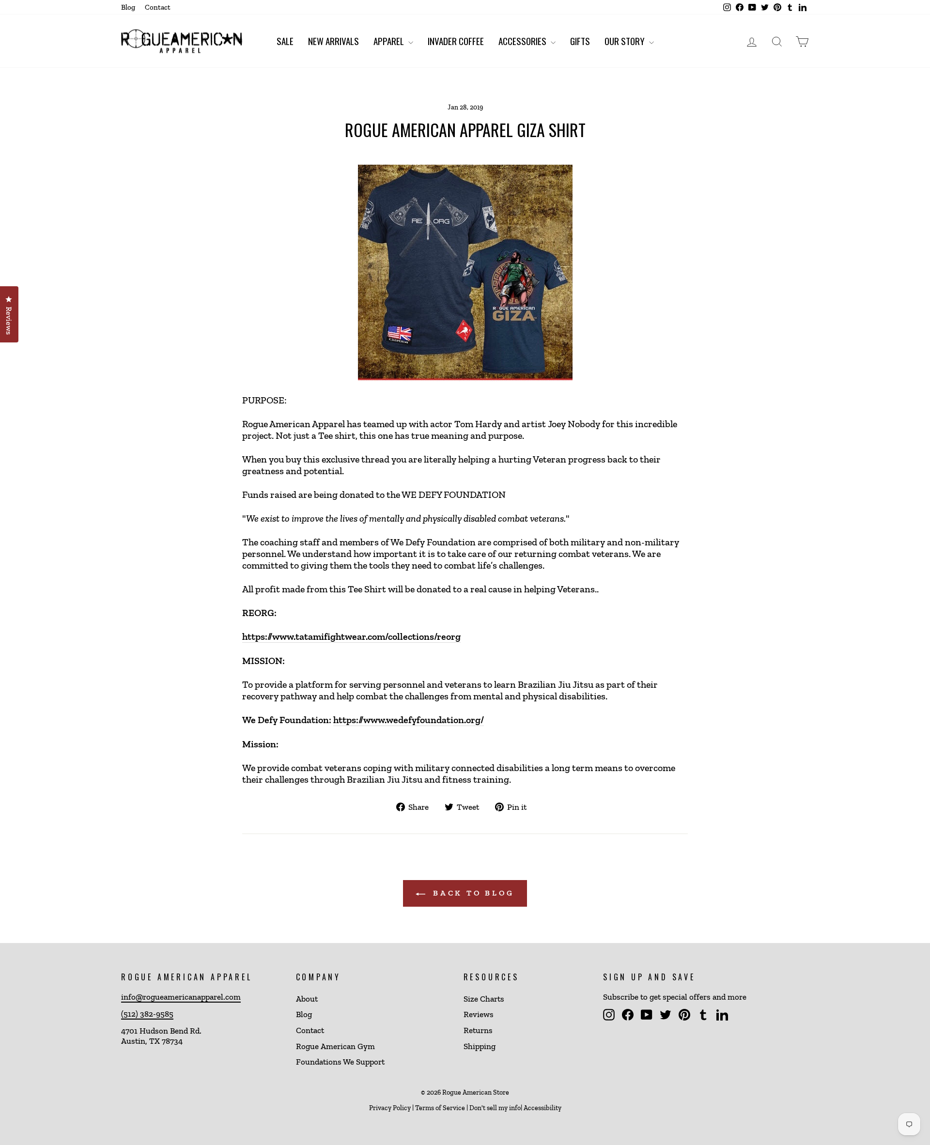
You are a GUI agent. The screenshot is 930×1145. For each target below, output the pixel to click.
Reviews (479, 1014)
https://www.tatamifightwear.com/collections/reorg (351, 636)
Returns (478, 1030)
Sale (285, 40)
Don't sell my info (495, 1108)
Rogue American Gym (335, 1046)
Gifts (580, 40)
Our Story (625, 40)
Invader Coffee (456, 40)
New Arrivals (333, 40)
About (307, 999)
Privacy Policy (390, 1108)
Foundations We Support (340, 1062)
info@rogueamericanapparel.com (181, 997)
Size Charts (484, 999)
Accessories (523, 40)
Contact (157, 7)
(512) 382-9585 (147, 1014)
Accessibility (542, 1108)
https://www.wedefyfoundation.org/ (408, 720)
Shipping (480, 1046)
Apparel (389, 40)
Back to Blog (471, 892)
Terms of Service (440, 1108)
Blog (128, 7)
